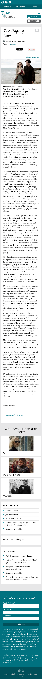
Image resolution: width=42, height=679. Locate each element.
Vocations (7, 7)
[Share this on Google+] (31, 50)
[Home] (8, 14)
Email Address (9, 603)
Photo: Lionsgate (33, 57)
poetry (14, 44)
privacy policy (15, 646)
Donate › (34, 17)
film (9, 44)
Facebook (6, 2)
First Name (8, 609)
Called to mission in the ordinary (19, 556)
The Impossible (12, 510)
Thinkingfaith (21, 7)
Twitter (10, 2)
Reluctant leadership (14, 529)
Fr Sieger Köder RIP (13, 518)
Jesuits (35, 7)
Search (2, 2)
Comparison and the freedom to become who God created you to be (22, 578)
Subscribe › (35, 21)
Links (12, 674)
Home (6, 674)
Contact (20, 677)
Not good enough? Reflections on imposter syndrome (19, 567)
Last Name (7, 615)
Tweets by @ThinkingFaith (14, 539)
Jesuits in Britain (33, 655)
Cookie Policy (32, 674)
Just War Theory (12, 514)
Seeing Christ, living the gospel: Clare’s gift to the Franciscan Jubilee (22, 523)
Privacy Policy (20, 674)
